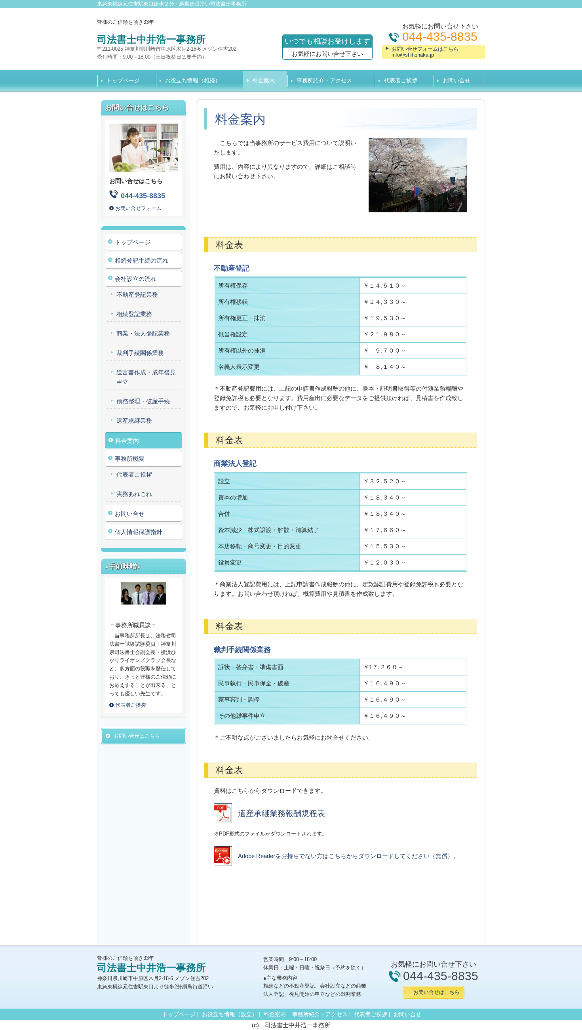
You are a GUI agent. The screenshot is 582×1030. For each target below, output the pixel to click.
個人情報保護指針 (138, 531)
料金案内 (264, 80)
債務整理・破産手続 (143, 401)
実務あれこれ (134, 493)
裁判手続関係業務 (140, 352)
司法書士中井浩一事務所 (151, 39)
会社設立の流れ (135, 278)
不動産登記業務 (137, 294)
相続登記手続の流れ (141, 260)
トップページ (123, 80)
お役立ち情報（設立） (229, 1014)
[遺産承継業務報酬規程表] (269, 821)
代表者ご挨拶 (400, 80)
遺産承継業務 (134, 420)
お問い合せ (456, 80)
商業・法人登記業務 (143, 333)
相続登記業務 (134, 314)
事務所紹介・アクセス (324, 80)
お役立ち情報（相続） (193, 80)
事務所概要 (130, 458)
